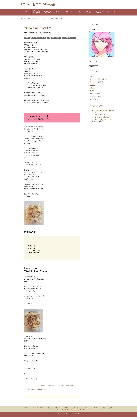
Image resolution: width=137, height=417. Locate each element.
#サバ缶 (30, 379)
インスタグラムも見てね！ (100, 114)
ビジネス (57, 12)
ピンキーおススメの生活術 (38, 4)
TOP (30, 18)
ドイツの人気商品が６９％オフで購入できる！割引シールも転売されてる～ (55, 385)
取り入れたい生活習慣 (47, 12)
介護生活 (68, 12)
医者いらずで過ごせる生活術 (37, 12)
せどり (79, 12)
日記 (26, 12)
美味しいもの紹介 (89, 12)
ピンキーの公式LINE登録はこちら (102, 117)
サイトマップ (111, 12)
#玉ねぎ (35, 379)
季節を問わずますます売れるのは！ (36, 389)
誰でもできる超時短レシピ (100, 12)
